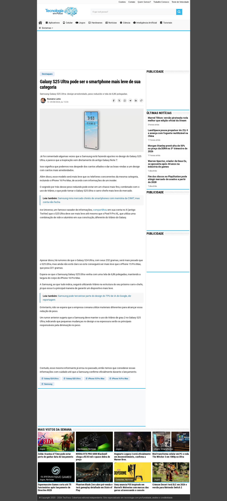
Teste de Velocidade (180, 2)
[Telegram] (130, 100)
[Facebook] (114, 100)
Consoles (120, 479)
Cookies (122, 2)
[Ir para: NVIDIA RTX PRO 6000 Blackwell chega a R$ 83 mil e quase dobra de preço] (94, 441)
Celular (69, 22)
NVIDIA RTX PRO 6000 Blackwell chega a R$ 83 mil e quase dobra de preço (93, 456)
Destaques (47, 74)
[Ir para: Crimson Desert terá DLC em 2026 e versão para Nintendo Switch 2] (170, 472)
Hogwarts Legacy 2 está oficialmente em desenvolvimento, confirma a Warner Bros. (132, 456)
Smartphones (167, 449)
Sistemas (46, 28)
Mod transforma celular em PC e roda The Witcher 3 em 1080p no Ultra (170, 455)
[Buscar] (179, 12)
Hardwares (97, 22)
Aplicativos (54, 22)
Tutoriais (167, 22)
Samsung (48, 384)
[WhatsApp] (125, 100)
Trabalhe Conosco (161, 2)
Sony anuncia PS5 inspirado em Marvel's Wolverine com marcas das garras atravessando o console (131, 487)
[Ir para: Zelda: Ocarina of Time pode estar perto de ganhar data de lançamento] (56, 441)
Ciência (126, 22)
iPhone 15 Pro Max (96, 379)
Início (40, 22)
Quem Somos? (144, 2)
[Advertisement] (113, 50)
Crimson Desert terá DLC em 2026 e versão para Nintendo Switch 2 (169, 486)
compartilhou (100, 209)
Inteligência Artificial (146, 22)
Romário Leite (54, 99)
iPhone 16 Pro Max (120, 379)
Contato (131, 2)
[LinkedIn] (136, 100)
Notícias (113, 22)
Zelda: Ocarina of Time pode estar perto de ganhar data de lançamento (55, 455)
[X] (119, 100)
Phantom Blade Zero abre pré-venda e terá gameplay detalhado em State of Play (94, 487)
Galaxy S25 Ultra (73, 379)
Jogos (82, 22)
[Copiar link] (141, 100)
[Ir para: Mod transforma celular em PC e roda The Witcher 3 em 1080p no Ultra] (170, 441)
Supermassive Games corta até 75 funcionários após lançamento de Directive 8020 (54, 487)
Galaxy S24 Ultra (51, 379)
